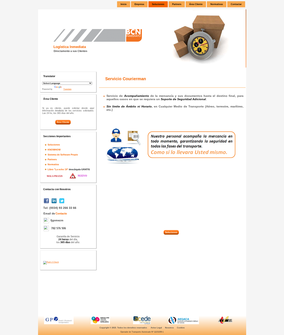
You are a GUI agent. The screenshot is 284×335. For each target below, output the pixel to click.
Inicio (124, 4)
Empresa (139, 4)
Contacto (61, 213)
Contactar (236, 4)
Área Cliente (196, 4)
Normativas (216, 4)
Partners (176, 4)
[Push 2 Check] (51, 262)
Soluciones (158, 4)
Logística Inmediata (69, 47)
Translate (67, 89)
